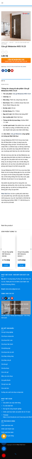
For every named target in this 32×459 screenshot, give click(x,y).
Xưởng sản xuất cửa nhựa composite (12, 392)
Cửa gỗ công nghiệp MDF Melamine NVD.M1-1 (23, 254)
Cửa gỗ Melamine (16, 134)
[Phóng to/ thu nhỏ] (6, 448)
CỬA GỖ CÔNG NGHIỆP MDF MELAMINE (16, 66)
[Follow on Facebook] (2, 298)
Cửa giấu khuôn (5, 380)
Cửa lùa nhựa (5, 368)
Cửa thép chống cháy (7, 356)
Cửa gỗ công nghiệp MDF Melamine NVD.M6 (7, 254)
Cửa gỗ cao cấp (6, 384)
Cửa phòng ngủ (5, 348)
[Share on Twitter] (6, 70)
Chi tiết (6, 265)
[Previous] (1, 252)
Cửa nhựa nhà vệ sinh (7, 352)
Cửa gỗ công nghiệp (7, 332)
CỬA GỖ (11, 42)
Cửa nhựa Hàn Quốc (7, 344)
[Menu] (2, 3)
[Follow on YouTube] (12, 298)
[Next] (31, 252)
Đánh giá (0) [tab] (4, 84)
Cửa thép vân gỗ (6, 360)
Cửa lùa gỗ (4, 364)
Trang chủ (4, 42)
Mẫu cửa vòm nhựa (7, 376)
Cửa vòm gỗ (4, 372)
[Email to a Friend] (9, 70)
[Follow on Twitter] (9, 298)
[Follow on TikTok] (6, 298)
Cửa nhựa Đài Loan (6, 340)
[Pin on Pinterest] (12, 70)
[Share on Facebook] (2, 70)
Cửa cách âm (5, 388)
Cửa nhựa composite (7, 336)
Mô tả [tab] (3, 80)
